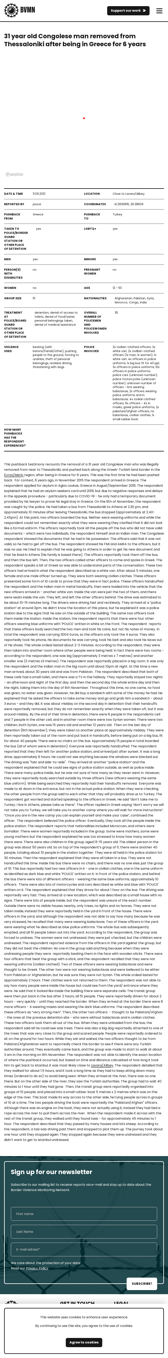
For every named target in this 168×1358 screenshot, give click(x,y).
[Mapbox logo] (14, 174)
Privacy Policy (37, 1268)
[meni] (159, 10)
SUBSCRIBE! (142, 1283)
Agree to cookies (84, 1342)
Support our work (126, 10)
